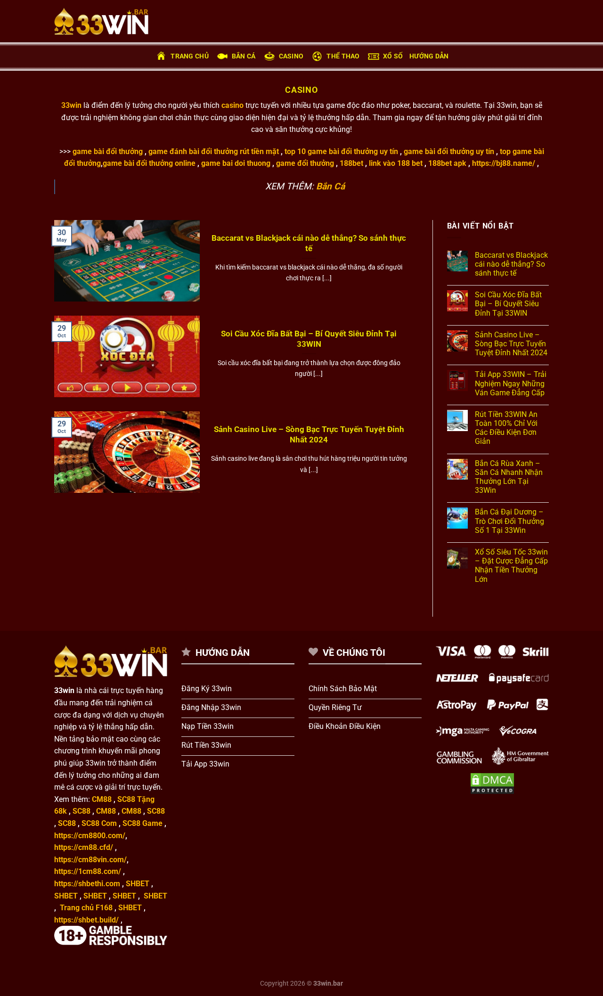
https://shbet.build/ (86, 919)
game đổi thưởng (305, 163)
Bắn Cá (244, 56)
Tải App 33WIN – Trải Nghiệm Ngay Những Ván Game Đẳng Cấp (510, 383)
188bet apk (447, 163)
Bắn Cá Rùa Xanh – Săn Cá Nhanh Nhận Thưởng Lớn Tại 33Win (509, 477)
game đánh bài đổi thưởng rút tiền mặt (213, 151)
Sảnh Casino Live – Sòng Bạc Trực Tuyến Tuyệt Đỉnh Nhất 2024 (309, 434)
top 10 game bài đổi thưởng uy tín (342, 151)
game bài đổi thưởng (109, 151)
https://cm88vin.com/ (90, 859)
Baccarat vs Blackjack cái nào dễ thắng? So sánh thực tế (309, 243)
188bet (351, 163)
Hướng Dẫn (429, 56)
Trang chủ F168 (86, 907)
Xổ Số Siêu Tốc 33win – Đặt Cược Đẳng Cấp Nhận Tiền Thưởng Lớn (511, 565)
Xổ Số (393, 56)
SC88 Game (142, 823)
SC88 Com (99, 823)
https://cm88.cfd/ (83, 847)
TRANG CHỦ (190, 56)
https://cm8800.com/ (89, 835)
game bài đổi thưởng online (149, 163)
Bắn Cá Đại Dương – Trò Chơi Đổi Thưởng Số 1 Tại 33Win (509, 520)
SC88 (81, 811)
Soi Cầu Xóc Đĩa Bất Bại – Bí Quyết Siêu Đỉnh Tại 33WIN (309, 339)
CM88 (102, 799)
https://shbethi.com (87, 883)
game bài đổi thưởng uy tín (450, 151)
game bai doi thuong (235, 163)
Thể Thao (342, 56)
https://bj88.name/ (503, 163)
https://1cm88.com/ (87, 871)
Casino (291, 56)
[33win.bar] (101, 21)
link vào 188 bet (396, 163)
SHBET (137, 883)
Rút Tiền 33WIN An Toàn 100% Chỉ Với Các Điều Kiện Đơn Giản (506, 428)
